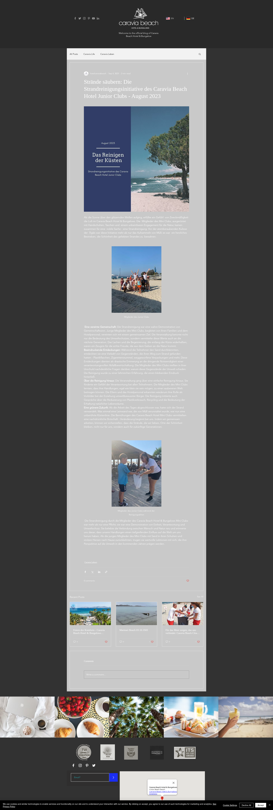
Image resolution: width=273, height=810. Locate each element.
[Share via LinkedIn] (99, 572)
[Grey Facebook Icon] (75, 18)
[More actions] (187, 73)
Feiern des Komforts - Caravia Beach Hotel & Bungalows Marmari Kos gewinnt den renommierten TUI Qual (89, 632)
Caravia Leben (107, 54)
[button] (199, 54)
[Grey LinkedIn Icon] (98, 18)
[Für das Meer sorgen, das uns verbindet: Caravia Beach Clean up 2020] (182, 613)
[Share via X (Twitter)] (92, 572)
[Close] (269, 805)
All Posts (74, 54)
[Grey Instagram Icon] (84, 18)
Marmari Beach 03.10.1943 (133, 630)
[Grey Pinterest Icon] (89, 18)
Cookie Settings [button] (230, 805)
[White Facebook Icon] (73, 765)
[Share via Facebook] (85, 572)
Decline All (246, 805)
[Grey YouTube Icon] (93, 18)
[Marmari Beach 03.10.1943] (136, 613)
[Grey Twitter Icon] (79, 18)
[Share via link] (106, 572)
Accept (261, 805)
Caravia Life (89, 54)
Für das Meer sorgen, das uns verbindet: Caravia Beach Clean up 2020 (182, 632)
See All (200, 596)
